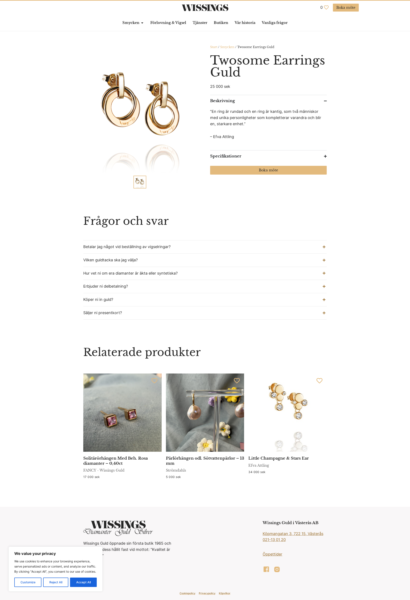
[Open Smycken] (142, 23)
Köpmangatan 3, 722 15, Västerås (293, 533)
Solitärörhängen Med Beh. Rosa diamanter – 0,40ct (115, 461)
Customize (27, 582)
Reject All (55, 582)
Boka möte (268, 170)
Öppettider (272, 554)
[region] (55, 569)
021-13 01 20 (274, 539)
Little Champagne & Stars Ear (278, 458)
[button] (205, 247)
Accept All (83, 582)
